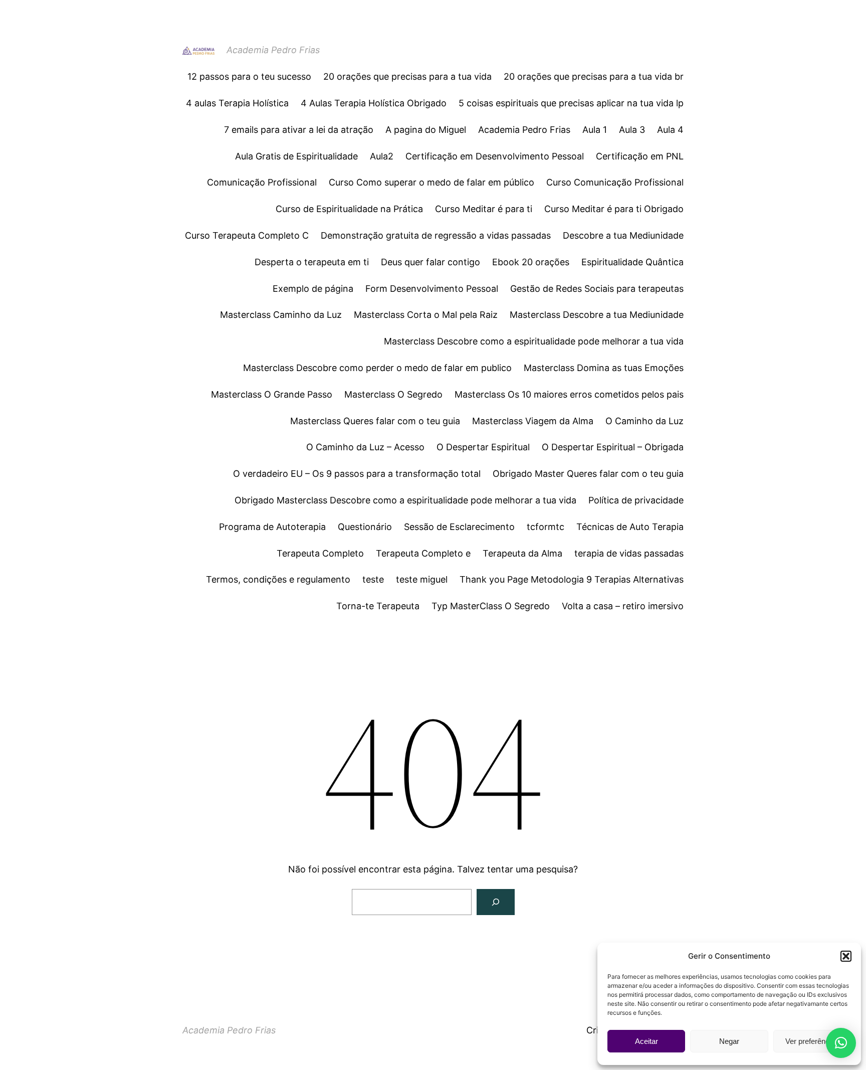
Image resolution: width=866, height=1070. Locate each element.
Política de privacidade (636, 500)
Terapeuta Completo (320, 553)
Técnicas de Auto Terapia (630, 526)
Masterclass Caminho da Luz (281, 314)
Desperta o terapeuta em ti (312, 262)
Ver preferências (812, 1041)
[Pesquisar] (496, 902)
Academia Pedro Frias (273, 50)
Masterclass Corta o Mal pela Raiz (426, 314)
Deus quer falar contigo (430, 262)
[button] (846, 956)
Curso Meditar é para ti (483, 209)
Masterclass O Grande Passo (271, 394)
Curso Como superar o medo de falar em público (431, 182)
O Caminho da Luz (644, 421)
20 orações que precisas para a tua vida (407, 76)
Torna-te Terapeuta (377, 606)
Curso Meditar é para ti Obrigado (614, 209)
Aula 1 (594, 129)
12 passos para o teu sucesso (249, 76)
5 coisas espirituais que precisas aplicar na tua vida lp (571, 103)
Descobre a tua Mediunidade (623, 235)
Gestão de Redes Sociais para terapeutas (597, 288)
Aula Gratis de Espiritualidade (296, 156)
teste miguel (422, 579)
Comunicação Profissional (262, 182)
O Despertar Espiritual (483, 447)
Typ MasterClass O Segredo (490, 606)
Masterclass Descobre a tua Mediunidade (597, 314)
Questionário (365, 526)
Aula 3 (632, 129)
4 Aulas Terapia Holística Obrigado (374, 103)
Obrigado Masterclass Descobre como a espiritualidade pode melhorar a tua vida (405, 500)
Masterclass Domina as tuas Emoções (604, 368)
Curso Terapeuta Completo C (247, 235)
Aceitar (646, 1041)
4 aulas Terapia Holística (237, 103)
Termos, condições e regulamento (278, 579)
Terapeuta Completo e (423, 553)
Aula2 (381, 156)
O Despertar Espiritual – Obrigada (613, 447)
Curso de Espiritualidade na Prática (349, 209)
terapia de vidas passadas (629, 553)
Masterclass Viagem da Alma (532, 421)
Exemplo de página (313, 288)
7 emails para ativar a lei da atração (298, 129)
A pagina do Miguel (425, 129)
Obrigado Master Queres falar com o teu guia (588, 473)
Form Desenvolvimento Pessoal (431, 288)
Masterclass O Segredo (393, 394)
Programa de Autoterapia (272, 526)
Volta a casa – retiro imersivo (623, 606)
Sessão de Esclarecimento (459, 526)
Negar (729, 1041)
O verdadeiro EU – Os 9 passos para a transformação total (357, 473)
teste (373, 579)
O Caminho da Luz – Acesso (365, 447)
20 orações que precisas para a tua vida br (594, 76)
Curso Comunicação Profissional (615, 182)
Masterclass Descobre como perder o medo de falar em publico (377, 368)
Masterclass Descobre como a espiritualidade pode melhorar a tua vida (534, 341)
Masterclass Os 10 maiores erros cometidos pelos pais (569, 394)
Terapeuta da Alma (522, 553)
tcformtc (545, 526)
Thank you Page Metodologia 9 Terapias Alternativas (572, 579)
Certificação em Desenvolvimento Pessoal (494, 156)
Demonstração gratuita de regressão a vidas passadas (436, 235)
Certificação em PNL (640, 156)
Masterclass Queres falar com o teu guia (375, 421)
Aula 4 (670, 129)
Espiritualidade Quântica (632, 262)
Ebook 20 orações (530, 262)
